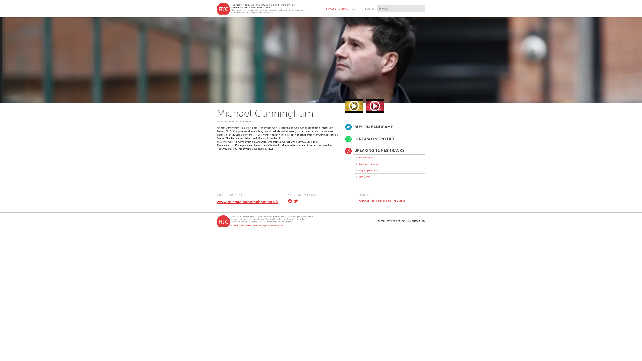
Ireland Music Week (255, 225)
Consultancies (237, 225)
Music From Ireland (274, 225)
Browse (331, 8)
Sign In (356, 8)
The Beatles (398, 201)
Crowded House (368, 201)
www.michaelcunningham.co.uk (247, 201)
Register (369, 8)
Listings (344, 8)
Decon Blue (384, 201)
